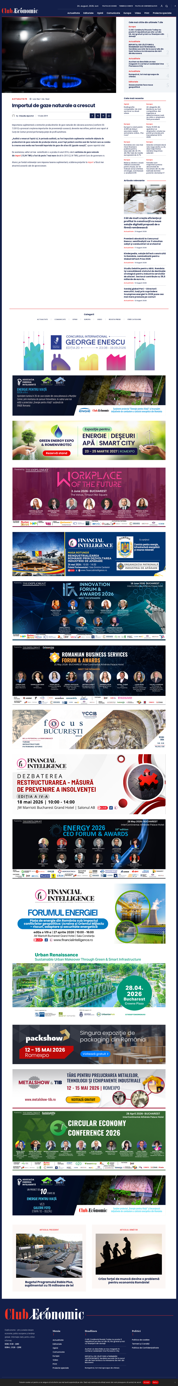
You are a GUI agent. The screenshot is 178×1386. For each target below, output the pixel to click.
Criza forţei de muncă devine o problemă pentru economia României (128, 1280)
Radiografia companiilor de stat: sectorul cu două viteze (133, 110)
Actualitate (19, 99)
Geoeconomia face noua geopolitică (141, 86)
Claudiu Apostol (26, 116)
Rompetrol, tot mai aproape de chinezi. (144, 75)
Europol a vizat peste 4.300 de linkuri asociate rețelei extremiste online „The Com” (133, 131)
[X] (97, 115)
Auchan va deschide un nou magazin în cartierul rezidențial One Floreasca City (146, 63)
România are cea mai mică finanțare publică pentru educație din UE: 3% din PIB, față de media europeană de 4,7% (133, 150)
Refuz (155, 1382)
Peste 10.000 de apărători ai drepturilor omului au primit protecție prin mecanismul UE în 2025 (155, 132)
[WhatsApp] (108, 115)
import (18, 155)
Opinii (126, 104)
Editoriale (133, 82)
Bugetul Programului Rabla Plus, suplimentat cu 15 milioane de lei (49, 1283)
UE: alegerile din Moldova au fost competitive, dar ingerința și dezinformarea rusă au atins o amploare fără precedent (155, 113)
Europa (132, 27)
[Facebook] (175, 6)
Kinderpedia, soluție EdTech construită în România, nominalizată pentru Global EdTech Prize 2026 (145, 256)
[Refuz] (175, 1382)
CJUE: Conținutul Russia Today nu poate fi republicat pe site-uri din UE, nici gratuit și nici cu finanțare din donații (146, 33)
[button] (166, 6)
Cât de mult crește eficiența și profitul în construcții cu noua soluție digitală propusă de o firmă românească (142, 222)
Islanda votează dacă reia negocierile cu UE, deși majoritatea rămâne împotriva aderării (156, 149)
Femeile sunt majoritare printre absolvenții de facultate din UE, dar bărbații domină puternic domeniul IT (155, 168)
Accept (146, 1382)
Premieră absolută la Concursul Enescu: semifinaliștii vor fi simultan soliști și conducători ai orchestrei (143, 241)
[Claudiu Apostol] (14, 115)
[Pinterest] (103, 115)
